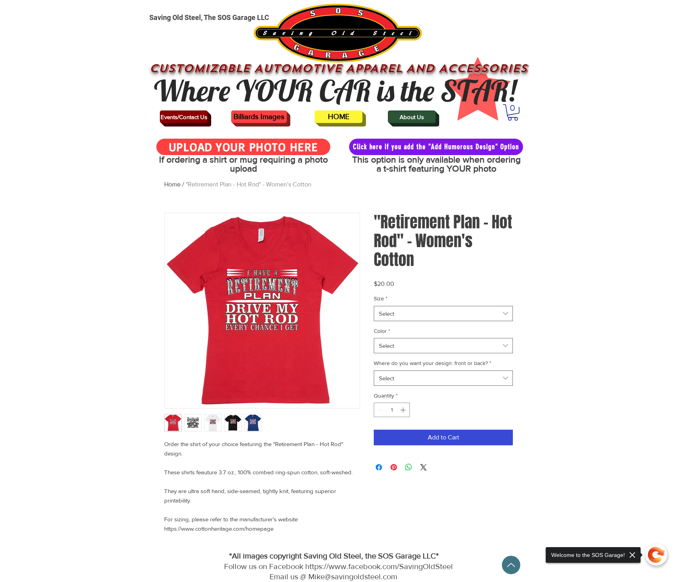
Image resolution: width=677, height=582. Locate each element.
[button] (513, 112)
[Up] (511, 565)
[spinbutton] (392, 410)
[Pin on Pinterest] (393, 467)
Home (172, 184)
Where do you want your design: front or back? (432, 363)
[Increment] (404, 410)
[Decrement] (380, 410)
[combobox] (443, 313)
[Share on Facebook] (379, 467)
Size (380, 298)
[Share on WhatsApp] (408, 467)
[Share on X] (423, 467)
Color (382, 331)
